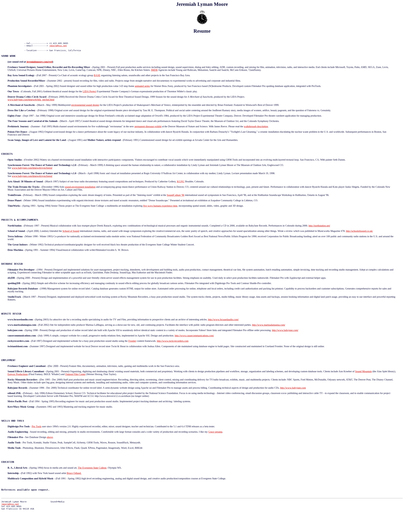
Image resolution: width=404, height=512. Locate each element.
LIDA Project (89, 91)
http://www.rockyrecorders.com (172, 341)
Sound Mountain (363, 371)
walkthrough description (256, 126)
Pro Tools (36, 426)
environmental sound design (85, 105)
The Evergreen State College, (92, 467)
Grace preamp (215, 431)
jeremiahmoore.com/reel (39, 61)
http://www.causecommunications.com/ (194, 335)
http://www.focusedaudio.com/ (223, 319)
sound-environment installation (80, 186)
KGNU (180, 181)
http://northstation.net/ (319, 225)
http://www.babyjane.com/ (285, 330)
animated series (142, 86)
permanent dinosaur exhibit (147, 126)
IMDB (154, 70)
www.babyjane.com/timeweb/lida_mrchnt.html (31, 99)
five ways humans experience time (160, 205)
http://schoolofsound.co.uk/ (359, 231)
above (50, 437)
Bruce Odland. (74, 473)
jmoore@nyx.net (58, 45)
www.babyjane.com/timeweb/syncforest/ (32, 168)
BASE (97, 75)
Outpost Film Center (75, 374)
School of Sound (70, 231)
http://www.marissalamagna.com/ (268, 325)
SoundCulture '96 (175, 195)
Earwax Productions (18, 374)
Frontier (132, 341)
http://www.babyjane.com (293, 387)
